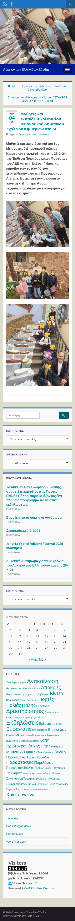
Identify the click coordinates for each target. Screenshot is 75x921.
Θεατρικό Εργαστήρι (29, 740)
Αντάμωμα (35, 688)
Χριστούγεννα (20, 794)
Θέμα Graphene (35, 915)
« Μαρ (33, 659)
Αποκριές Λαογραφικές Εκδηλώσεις (27, 694)
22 (10, 648)
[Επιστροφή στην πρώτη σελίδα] (37, 36)
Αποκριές (51, 687)
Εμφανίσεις (18, 729)
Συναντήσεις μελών (16, 784)
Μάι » (43, 659)
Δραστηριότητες (27, 134)
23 (19, 648)
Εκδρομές (46, 723)
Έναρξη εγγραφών (16, 682)
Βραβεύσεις (12, 700)
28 (64, 648)
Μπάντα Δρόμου (19, 751)
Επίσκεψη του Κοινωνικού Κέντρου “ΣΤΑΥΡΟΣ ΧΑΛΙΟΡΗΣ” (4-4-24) (38, 99)
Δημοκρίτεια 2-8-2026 (23, 530)
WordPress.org (16, 841)
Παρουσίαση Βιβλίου (20, 767)
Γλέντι (40, 706)
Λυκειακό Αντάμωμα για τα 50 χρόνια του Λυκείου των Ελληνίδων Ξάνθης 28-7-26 (37, 565)
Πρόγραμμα (58, 767)
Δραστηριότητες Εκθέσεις (31, 717)
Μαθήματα (57, 746)
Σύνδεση (12, 818)
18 (37, 642)
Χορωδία (43, 789)
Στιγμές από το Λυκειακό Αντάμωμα (34, 517)
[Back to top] (65, 912)
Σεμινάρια (13, 773)
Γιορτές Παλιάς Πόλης (30, 702)
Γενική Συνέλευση (29, 700)
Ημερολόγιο (12, 740)
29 (10, 654)
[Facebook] (11, 3)
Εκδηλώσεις (22, 722)
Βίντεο (56, 693)
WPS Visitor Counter (40, 888)
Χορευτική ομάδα (28, 789)
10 (28, 636)
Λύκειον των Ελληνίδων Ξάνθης (26, 69)
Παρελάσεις (43, 762)
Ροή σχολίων (14, 833)
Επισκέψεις (44, 134)
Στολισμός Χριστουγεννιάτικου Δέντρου (40, 773)
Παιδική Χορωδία (37, 757)
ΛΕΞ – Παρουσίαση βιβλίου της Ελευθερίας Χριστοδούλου (39, 87)
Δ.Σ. (47, 706)
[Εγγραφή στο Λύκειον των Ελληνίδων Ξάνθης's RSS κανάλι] (5, 3)
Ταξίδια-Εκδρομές (38, 784)
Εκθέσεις (58, 723)
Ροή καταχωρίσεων (18, 826)
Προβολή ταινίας (43, 768)
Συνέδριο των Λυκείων (48, 778)
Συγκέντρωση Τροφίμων (20, 778)
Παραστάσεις (20, 762)
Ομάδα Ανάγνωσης (43, 752)
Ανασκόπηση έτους (17, 688)
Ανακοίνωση (42, 681)
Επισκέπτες (39, 729)
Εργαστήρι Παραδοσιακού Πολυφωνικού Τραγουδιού (32, 735)
